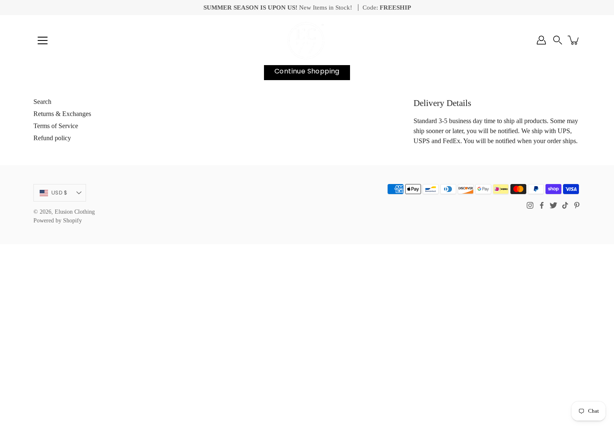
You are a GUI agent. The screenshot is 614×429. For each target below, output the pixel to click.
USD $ (59, 193)
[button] (557, 40)
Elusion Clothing (75, 212)
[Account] (541, 40)
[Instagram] (530, 205)
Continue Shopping (307, 71)
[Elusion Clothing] (307, 40)
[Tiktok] (565, 205)
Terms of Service (55, 125)
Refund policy (52, 137)
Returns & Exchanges (62, 113)
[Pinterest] (577, 205)
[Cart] (574, 40)
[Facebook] (541, 205)
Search (42, 101)
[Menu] (42, 40)
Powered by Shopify (57, 220)
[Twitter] (553, 205)
